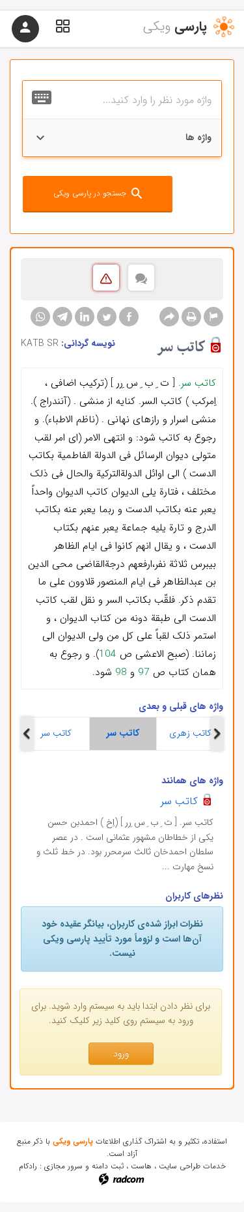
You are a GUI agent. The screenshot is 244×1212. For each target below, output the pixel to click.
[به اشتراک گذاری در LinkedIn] (84, 316)
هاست (141, 1166)
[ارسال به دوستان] (169, 316)
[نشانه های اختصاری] (213, 316)
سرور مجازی (63, 1166)
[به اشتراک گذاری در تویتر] (106, 316)
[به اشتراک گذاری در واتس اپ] (40, 316)
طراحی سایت (179, 1166)
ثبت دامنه (108, 1166)
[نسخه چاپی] (191, 316)
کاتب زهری (190, 733)
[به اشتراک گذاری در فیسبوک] (129, 316)
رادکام (28, 1166)
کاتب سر (56, 733)
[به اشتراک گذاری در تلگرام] (62, 316)
